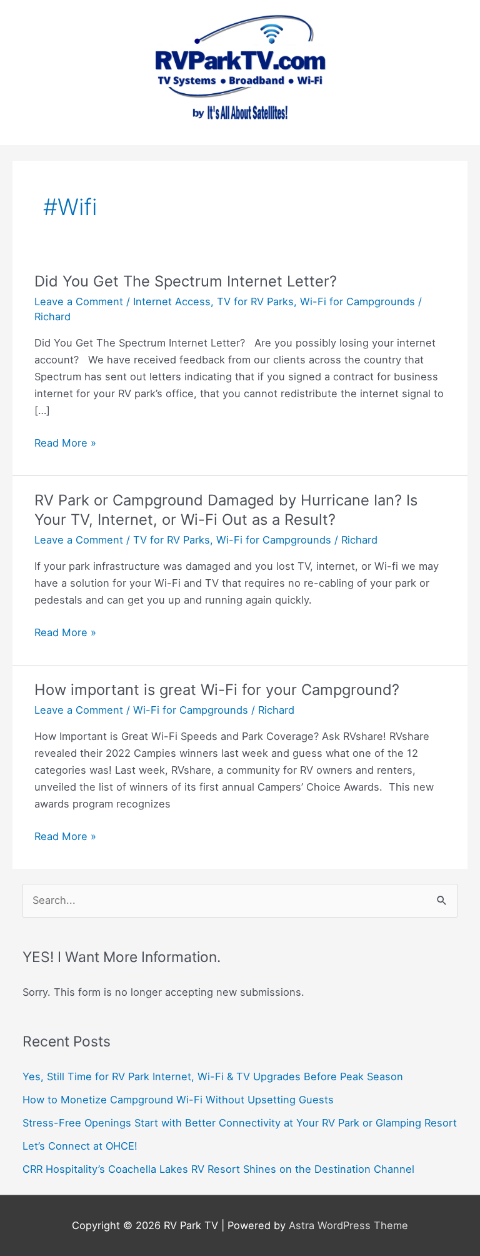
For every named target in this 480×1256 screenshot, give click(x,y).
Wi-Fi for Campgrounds (357, 301)
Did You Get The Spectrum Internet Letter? (185, 281)
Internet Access (172, 301)
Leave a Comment (78, 301)
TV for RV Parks (255, 301)
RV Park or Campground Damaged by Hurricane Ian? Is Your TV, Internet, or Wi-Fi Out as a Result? (226, 510)
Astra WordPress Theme (348, 1225)
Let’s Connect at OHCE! (80, 1146)
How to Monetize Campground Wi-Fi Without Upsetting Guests (178, 1099)
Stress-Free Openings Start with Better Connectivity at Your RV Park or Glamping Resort (239, 1123)
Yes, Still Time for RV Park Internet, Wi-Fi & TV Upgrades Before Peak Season (212, 1076)
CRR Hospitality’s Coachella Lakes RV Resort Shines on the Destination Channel (218, 1169)
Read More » (65, 444)
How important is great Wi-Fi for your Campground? (216, 690)
